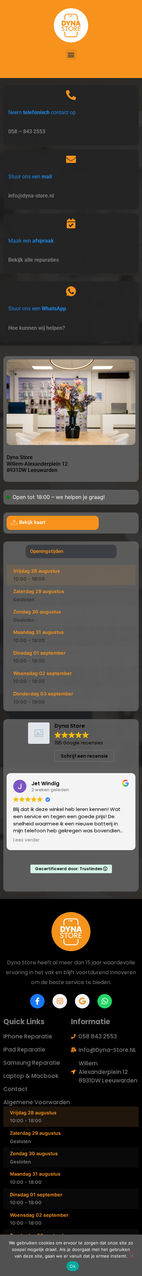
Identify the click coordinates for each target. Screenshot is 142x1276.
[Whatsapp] (104, 1001)
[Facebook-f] (37, 1001)
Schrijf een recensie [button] (84, 756)
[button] (71, 54)
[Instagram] (60, 1001)
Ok (73, 1266)
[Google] (82, 1001)
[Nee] (131, 1255)
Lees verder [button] (26, 840)
